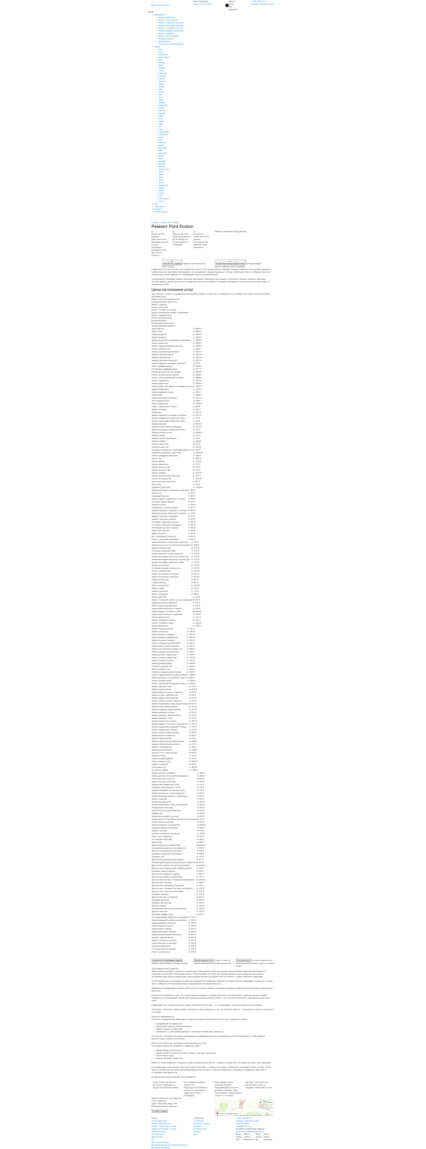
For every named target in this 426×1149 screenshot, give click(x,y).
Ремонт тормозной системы (171, 23)
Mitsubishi (163, 153)
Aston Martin (164, 57)
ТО (152, 1139)
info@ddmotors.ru (243, 1126)
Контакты (158, 209)
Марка (157, 46)
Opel (161, 158)
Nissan (161, 156)
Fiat (160, 94)
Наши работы (160, 206)
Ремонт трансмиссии (168, 20)
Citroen (162, 78)
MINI (160, 150)
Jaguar (161, 121)
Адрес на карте (242, 1123)
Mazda (161, 145)
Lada (161, 129)
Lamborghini (164, 132)
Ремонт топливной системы (171, 28)
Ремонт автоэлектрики (169, 36)
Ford (160, 97)
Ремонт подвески (166, 33)
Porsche (162, 164)
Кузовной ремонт (166, 39)
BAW (161, 60)
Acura (161, 52)
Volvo (161, 201)
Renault (162, 166)
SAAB (161, 172)
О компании (199, 1121)
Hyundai (162, 113)
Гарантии (198, 1126)
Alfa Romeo (163, 54)
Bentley (162, 62)
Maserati (162, 142)
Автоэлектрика (158, 1134)
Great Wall (163, 105)
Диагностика (164, 41)
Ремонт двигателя (167, 17)
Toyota (162, 193)
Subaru (162, 188)
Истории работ (200, 1129)
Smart (161, 182)
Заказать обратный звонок (263, 4)
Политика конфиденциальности (250, 1131)
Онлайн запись (160, 212)
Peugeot (162, 161)
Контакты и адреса (202, 1123)
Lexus (161, 137)
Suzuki (161, 190)
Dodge (161, 86)
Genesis (162, 102)
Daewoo (162, 81)
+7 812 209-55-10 (258, 1)
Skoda (161, 180)
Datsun (162, 84)
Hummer (162, 110)
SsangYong (163, 185)
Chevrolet (163, 73)
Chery (161, 70)
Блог (156, 204)
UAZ (160, 196)
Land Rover (163, 134)
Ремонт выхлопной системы (171, 25)
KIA (160, 126)
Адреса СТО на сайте (202, 4)
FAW (160, 89)
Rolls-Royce (164, 169)
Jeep (161, 124)
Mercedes (163, 148)
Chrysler (162, 76)
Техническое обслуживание (171, 44)
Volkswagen (164, 198)
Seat (160, 177)
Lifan (161, 140)
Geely (161, 100)
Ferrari (161, 92)
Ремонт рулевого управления (171, 31)
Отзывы (197, 1131)
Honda (161, 108)
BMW (161, 65)
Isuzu (161, 118)
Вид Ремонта (160, 15)
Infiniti (161, 116)
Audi (160, 49)
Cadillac (162, 68)
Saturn (161, 174)
